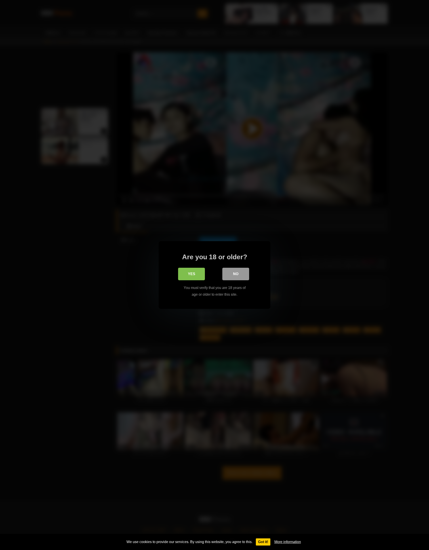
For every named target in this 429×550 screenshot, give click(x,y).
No (235, 274)
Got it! (263, 542)
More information (287, 542)
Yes (191, 274)
